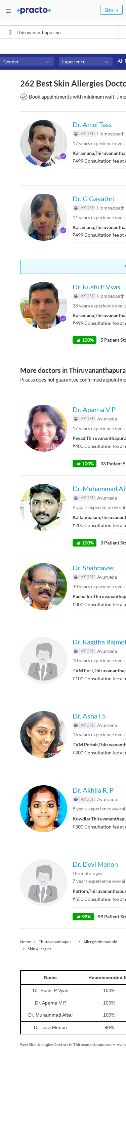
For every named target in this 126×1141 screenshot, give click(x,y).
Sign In (111, 10)
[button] (27, 61)
